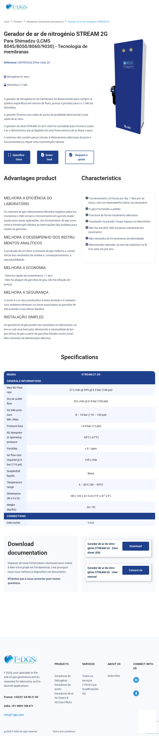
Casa (6, 21)
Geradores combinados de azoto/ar (45, 21)
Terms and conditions (64, 731)
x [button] (152, 712)
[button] (149, 6)
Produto (18, 21)
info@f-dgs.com (14, 714)
